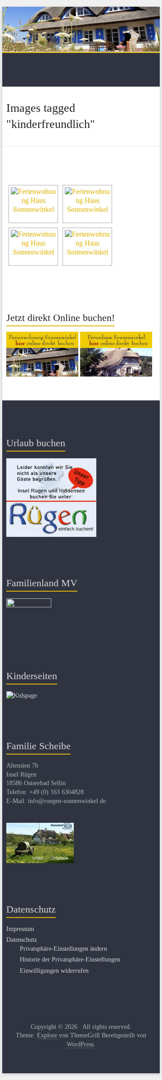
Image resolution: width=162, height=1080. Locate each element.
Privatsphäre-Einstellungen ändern (63, 948)
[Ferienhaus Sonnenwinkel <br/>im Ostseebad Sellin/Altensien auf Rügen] (33, 204)
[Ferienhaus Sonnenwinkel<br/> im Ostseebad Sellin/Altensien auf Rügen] (87, 204)
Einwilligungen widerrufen (54, 970)
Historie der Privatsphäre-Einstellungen (70, 959)
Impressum (20, 929)
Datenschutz (21, 939)
